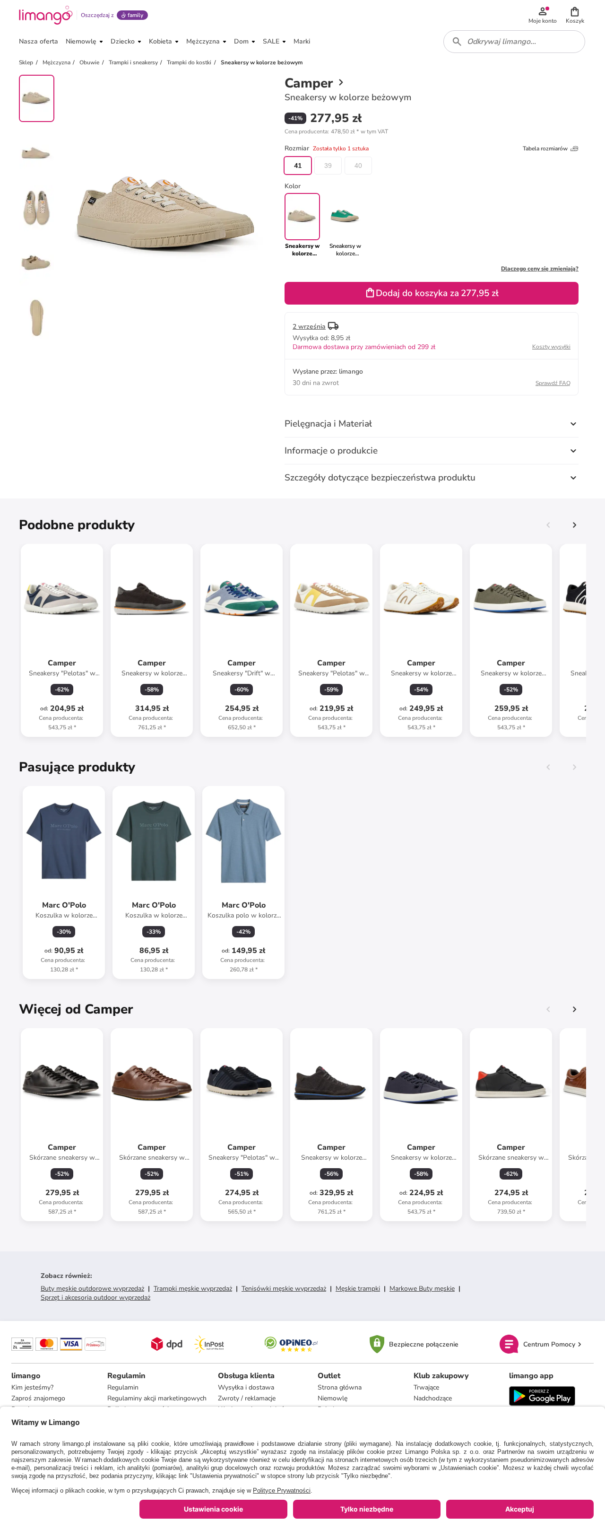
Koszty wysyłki (551, 346)
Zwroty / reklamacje (247, 1398)
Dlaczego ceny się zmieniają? (540, 268)
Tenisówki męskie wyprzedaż (284, 1288)
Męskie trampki (358, 1288)
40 (358, 165)
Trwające (426, 1387)
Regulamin (122, 1387)
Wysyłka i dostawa (246, 1387)
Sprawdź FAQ (553, 383)
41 (298, 165)
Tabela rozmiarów (545, 148)
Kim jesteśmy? (32, 1387)
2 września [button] (309, 326)
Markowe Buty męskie (422, 1288)
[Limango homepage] (46, 15)
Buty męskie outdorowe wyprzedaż (92, 1288)
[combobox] (514, 41)
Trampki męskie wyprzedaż (193, 1288)
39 (328, 165)
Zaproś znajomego (38, 1398)
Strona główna (340, 1387)
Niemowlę (332, 1398)
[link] (345, 225)
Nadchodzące (433, 1398)
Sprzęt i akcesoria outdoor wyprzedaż (95, 1297)
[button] (574, 15)
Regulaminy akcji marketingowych (157, 1398)
